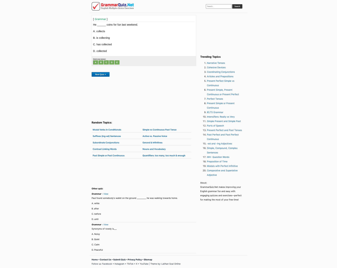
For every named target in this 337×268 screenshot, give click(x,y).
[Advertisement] (144, 98)
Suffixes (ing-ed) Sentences (107, 136)
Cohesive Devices (216, 67)
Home (95, 259)
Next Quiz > (100, 74)
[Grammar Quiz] (113, 6)
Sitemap (148, 259)
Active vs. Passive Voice (155, 136)
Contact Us (105, 259)
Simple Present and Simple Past (224, 121)
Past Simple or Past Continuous (109, 155)
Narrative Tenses (216, 63)
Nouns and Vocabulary (154, 149)
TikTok (130, 263)
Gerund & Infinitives (152, 142)
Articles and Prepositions (220, 76)
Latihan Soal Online (170, 263)
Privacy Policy (135, 259)
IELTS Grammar (215, 112)
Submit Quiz (119, 259)
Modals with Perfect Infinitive (222, 166)
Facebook (107, 263)
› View (105, 194)
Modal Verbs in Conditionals (107, 129)
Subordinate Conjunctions (106, 142)
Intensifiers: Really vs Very (221, 116)
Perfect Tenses (215, 99)
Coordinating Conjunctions (221, 72)
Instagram (119, 263)
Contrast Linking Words (105, 149)
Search (237, 6)
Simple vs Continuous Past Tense (159, 129)
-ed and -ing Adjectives (219, 143)
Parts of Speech (215, 125)
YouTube (144, 263)
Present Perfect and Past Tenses (224, 130)
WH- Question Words (218, 157)
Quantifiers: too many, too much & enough (164, 155)
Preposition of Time (217, 161)
